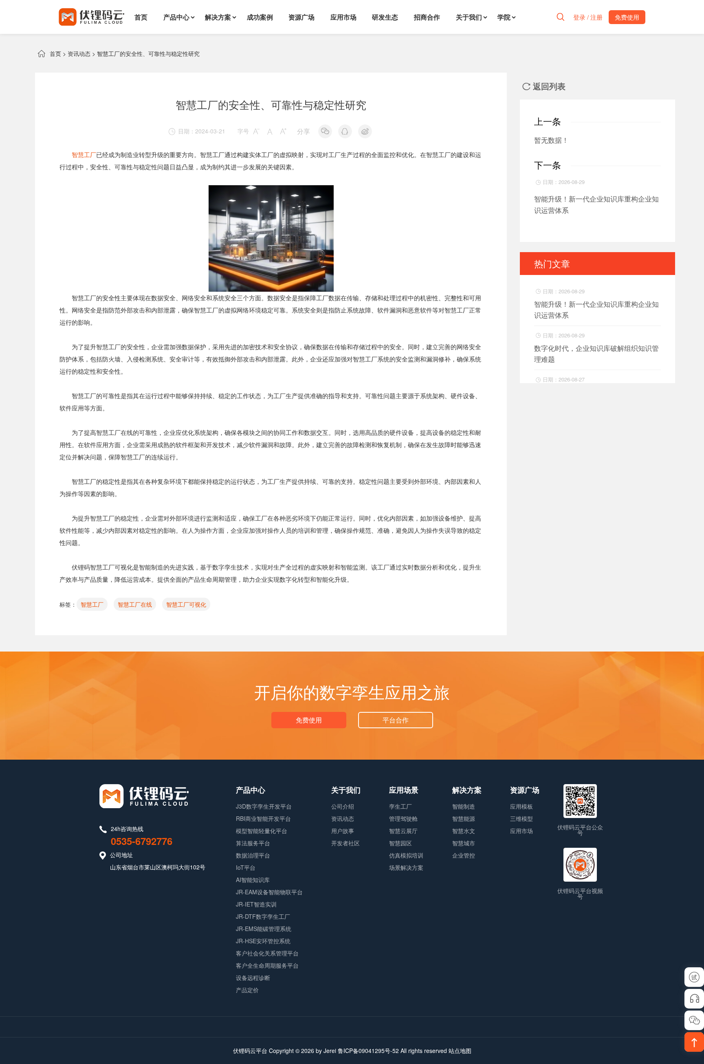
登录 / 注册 (588, 17)
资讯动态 (79, 53)
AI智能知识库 (253, 880)
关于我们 (469, 17)
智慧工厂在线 (135, 604)
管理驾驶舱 (403, 818)
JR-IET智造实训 (256, 904)
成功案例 (260, 17)
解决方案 (218, 17)
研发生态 (385, 17)
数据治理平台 (253, 855)
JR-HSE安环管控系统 (263, 941)
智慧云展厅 (403, 831)
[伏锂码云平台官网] (91, 17)
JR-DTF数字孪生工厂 (263, 916)
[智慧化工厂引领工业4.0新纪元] (271, 191)
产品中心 (176, 17)
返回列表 (543, 86)
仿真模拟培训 (406, 855)
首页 (140, 17)
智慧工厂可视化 (186, 604)
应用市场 (343, 17)
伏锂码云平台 (250, 1050)
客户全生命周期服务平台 (267, 965)
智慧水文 (463, 831)
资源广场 (301, 17)
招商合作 (427, 17)
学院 (503, 17)
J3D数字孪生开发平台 (264, 806)
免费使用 (309, 720)
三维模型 (521, 818)
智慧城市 (463, 843)
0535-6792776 (141, 841)
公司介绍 (342, 806)
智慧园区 (400, 843)
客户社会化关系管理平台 (267, 953)
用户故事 (342, 831)
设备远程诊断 (253, 977)
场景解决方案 (406, 867)
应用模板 (521, 806)
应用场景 (403, 790)
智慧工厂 (84, 154)
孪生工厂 (400, 806)
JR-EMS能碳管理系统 (263, 928)
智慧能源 (463, 818)
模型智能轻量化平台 (261, 831)
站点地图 (460, 1050)
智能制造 (463, 806)
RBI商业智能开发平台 (263, 818)
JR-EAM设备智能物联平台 (269, 892)
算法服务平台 (253, 843)
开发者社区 (345, 843)
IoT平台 (245, 867)
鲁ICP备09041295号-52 (368, 1050)
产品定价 (247, 990)
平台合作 (396, 720)
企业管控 (463, 855)
